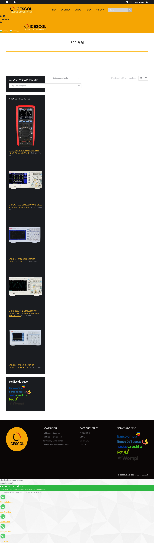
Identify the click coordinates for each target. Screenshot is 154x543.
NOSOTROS (85, 433)
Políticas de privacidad (52, 437)
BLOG (82, 437)
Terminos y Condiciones (53, 441)
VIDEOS (83, 445)
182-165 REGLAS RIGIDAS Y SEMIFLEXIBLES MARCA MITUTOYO (66, 92)
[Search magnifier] (130, 10)
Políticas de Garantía (51, 433)
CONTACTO (84, 441)
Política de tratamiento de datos (56, 445)
